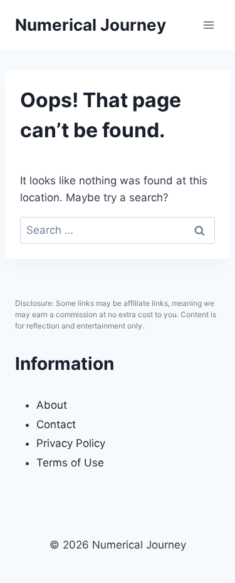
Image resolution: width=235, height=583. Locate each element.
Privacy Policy (70, 443)
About (51, 405)
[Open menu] (208, 24)
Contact (56, 424)
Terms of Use (70, 462)
